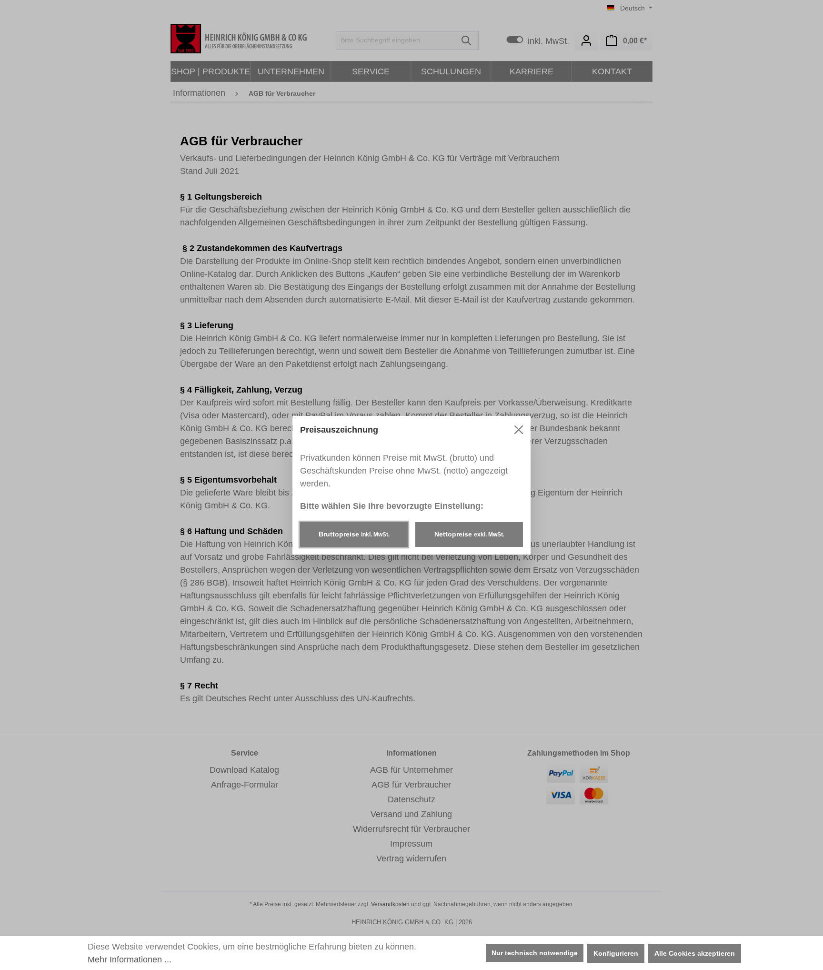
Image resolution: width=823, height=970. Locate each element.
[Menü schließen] (519, 430)
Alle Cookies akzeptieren (694, 953)
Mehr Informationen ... (129, 959)
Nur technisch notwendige (535, 953)
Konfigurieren (615, 953)
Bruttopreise (354, 534)
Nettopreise (469, 534)
